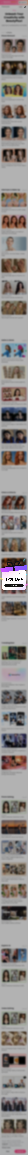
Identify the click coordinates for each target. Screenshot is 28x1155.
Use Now (14, 586)
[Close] (25, 7)
